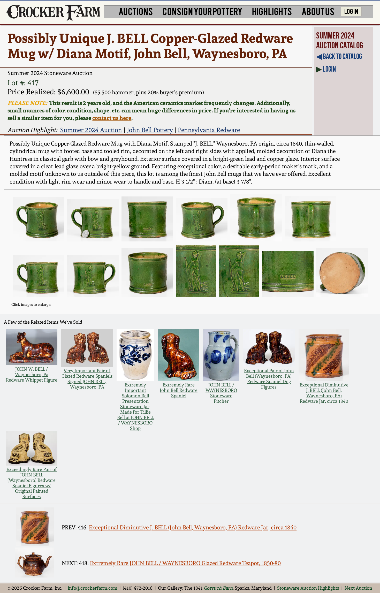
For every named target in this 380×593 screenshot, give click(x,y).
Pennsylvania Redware (209, 130)
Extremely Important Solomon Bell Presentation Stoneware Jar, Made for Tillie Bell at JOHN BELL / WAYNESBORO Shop (135, 406)
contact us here (111, 117)
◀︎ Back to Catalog (339, 56)
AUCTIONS (136, 11)
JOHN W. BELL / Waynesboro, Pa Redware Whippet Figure (31, 374)
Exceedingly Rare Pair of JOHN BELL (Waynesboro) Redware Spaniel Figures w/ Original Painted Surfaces (31, 483)
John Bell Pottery (150, 130)
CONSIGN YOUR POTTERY (202, 11)
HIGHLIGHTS (272, 11)
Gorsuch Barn (218, 588)
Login (329, 69)
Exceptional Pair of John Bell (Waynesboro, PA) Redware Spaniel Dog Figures (269, 379)
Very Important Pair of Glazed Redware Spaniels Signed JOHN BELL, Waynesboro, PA (87, 379)
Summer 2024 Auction (91, 130)
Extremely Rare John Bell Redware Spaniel (178, 390)
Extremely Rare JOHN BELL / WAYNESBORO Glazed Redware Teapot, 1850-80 (185, 563)
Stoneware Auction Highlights (308, 588)
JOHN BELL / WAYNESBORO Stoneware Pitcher (221, 393)
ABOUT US (318, 11)
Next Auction (358, 588)
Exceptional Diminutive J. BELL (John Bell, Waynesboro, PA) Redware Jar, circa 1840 (324, 393)
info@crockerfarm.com (92, 588)
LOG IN (351, 11)
